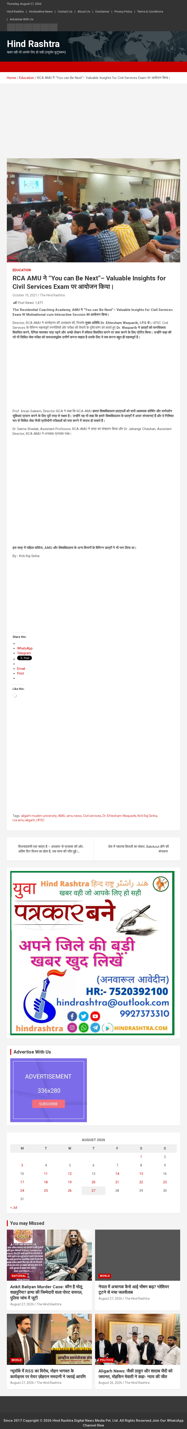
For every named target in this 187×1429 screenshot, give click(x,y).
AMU (61, 816)
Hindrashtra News (40, 11)
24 (22, 1191)
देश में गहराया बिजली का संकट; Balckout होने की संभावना (138, 849)
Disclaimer (102, 11)
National (19, 1276)
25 (46, 1191)
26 (70, 1191)
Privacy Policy (123, 11)
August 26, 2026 (110, 1383)
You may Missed (27, 1223)
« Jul (13, 1207)
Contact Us (65, 11)
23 (165, 1182)
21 (117, 1182)
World (105, 1276)
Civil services (92, 816)
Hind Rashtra (15, 11)
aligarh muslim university (39, 816)
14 (117, 1174)
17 (22, 1182)
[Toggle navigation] (12, 67)
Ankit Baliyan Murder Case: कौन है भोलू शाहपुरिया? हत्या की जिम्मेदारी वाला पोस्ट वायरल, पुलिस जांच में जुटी (46, 1292)
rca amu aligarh (24, 820)
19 (70, 1182)
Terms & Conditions (150, 11)
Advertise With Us (21, 19)
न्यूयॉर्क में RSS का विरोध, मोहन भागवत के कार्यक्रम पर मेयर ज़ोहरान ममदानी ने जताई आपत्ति (48, 1373)
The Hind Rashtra (52, 295)
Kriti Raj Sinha (147, 816)
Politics (106, 1360)
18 (46, 1182)
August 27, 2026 (22, 1304)
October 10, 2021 (25, 295)
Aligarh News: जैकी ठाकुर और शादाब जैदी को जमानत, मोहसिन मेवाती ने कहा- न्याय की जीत (135, 1373)
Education (22, 270)
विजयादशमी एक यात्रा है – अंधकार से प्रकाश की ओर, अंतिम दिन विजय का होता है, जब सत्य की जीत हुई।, (50, 849)
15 (141, 1174)
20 (93, 1182)
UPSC (40, 820)
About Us (84, 11)
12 (70, 1174)
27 (93, 1191)
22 (141, 1182)
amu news (74, 816)
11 (46, 1174)
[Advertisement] (93, 124)
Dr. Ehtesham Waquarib (119, 816)
